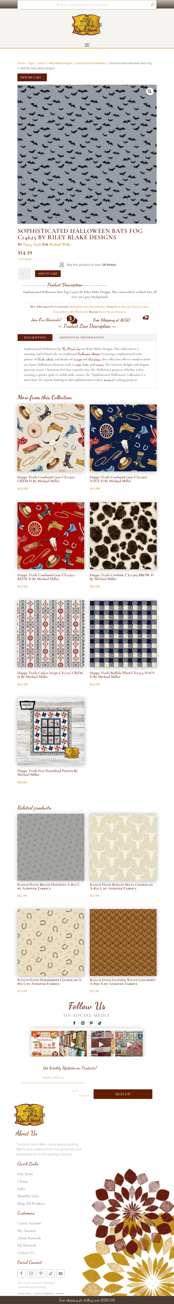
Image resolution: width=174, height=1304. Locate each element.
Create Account (29, 1223)
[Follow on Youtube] (60, 1273)
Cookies (60, 1293)
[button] (150, 91)
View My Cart (30, 77)
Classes (22, 1181)
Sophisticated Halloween (90, 63)
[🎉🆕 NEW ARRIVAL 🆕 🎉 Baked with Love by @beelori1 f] (45, 1044)
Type (31, 63)
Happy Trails (32, 244)
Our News (25, 1174)
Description (35, 337)
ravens (99, 364)
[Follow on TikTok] (99, 1023)
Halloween (61, 312)
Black (126, 306)
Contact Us (25, 1252)
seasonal (109, 380)
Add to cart (48, 273)
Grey (145, 306)
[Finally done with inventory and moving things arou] (129, 1044)
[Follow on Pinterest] (91, 1023)
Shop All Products (31, 1203)
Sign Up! (123, 1094)
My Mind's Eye (79, 312)
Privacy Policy (24, 1293)
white (49, 359)
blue (90, 359)
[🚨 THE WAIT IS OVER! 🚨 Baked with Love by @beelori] (101, 1044)
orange (77, 359)
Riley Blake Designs (60, 63)
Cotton (41, 63)
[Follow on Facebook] (74, 1023)
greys (97, 359)
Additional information (81, 337)
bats (85, 364)
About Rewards (29, 1238)
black (41, 359)
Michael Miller (60, 244)
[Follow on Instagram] (82, 1023)
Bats (117, 306)
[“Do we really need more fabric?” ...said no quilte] (73, 1044)
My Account (26, 1230)
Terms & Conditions (44, 1293)
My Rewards (26, 1245)
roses (78, 364)
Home (21, 63)
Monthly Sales (28, 1196)
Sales (21, 1188)
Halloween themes (89, 354)
